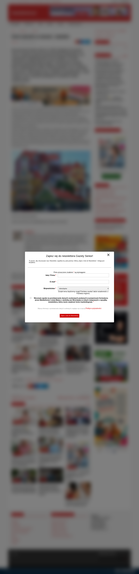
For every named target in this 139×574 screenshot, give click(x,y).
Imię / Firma (51, 275)
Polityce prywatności (93, 308)
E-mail (53, 282)
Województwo (50, 288)
